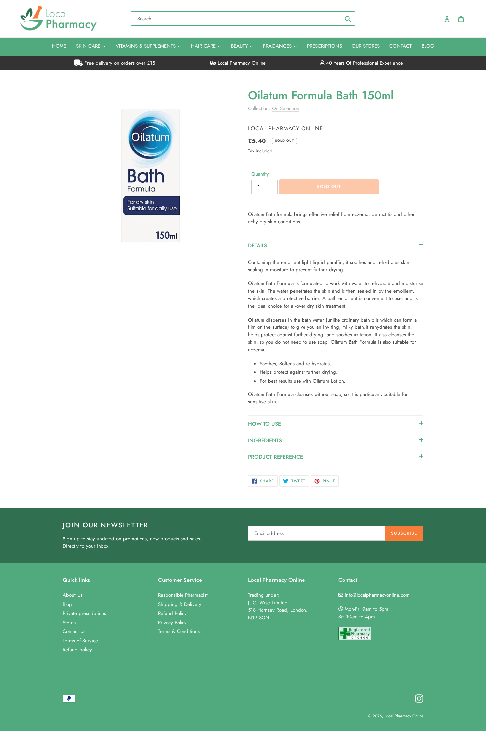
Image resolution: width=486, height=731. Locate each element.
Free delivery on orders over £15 (119, 62)
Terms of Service (80, 640)
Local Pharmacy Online (241, 62)
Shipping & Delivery (179, 604)
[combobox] (243, 18)
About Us (72, 595)
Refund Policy (172, 613)
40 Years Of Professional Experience (363, 62)
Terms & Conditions (179, 631)
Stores (69, 622)
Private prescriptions (84, 613)
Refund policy (77, 649)
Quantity (260, 174)
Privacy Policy (172, 622)
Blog (67, 604)
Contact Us (74, 631)
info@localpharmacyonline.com (377, 595)
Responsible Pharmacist (183, 595)
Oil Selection (285, 108)
